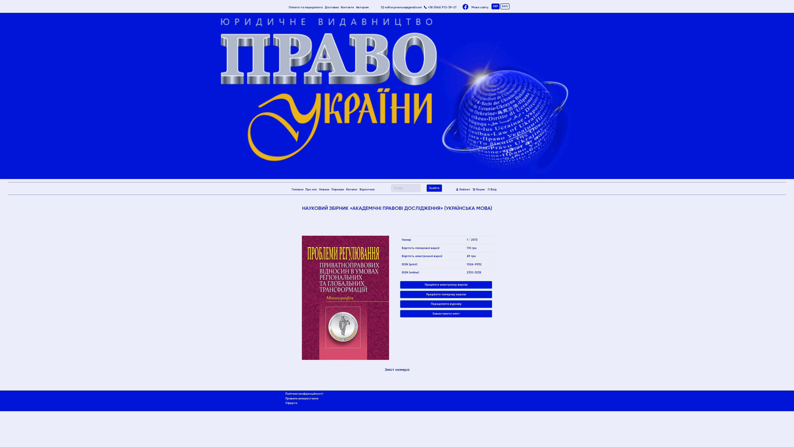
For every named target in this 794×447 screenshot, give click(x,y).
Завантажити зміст (446, 313)
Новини (324, 189)
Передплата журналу (446, 304)
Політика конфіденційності (304, 393)
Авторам (362, 7)
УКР (495, 6)
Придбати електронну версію (446, 284)
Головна (298, 189)
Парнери (337, 189)
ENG (505, 6)
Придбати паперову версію (446, 294)
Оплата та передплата (306, 7)
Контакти (347, 7)
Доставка (332, 7)
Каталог (352, 189)
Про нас (311, 189)
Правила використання (301, 398)
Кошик (480, 189)
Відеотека (367, 189)
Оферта (291, 403)
